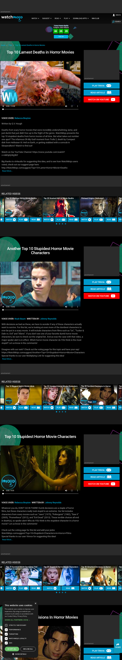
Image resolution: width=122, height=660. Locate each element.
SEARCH (118, 21)
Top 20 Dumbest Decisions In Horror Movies (96, 387)
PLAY (60, 36)
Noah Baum (20, 319)
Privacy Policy (22, 616)
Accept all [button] (12, 649)
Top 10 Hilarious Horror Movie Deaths (21, 198)
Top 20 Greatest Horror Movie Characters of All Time (60, 387)
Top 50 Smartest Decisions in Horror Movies (96, 568)
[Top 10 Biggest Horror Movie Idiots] (23, 394)
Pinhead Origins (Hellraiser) (92, 198)
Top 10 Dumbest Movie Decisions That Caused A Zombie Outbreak (21, 568)
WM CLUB (95, 18)
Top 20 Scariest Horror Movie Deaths (59, 198)
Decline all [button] (28, 649)
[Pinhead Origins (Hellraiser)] (98, 206)
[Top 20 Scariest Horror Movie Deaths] (61, 206)
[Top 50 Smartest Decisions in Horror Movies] (98, 575)
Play (21, 220)
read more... (7, 171)
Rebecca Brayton (23, 118)
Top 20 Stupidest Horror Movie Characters (61, 567)
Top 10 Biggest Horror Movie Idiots (20, 386)
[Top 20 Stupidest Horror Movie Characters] (61, 575)
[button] (56, 224)
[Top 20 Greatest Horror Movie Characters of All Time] (61, 394)
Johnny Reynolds (48, 319)
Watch (9, 220)
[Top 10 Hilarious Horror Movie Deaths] (23, 206)
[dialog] (20, 629)
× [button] (35, 603)
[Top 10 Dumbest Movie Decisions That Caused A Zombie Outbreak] (23, 575)
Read (34, 220)
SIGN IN (118, 15)
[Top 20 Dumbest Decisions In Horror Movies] (98, 394)
